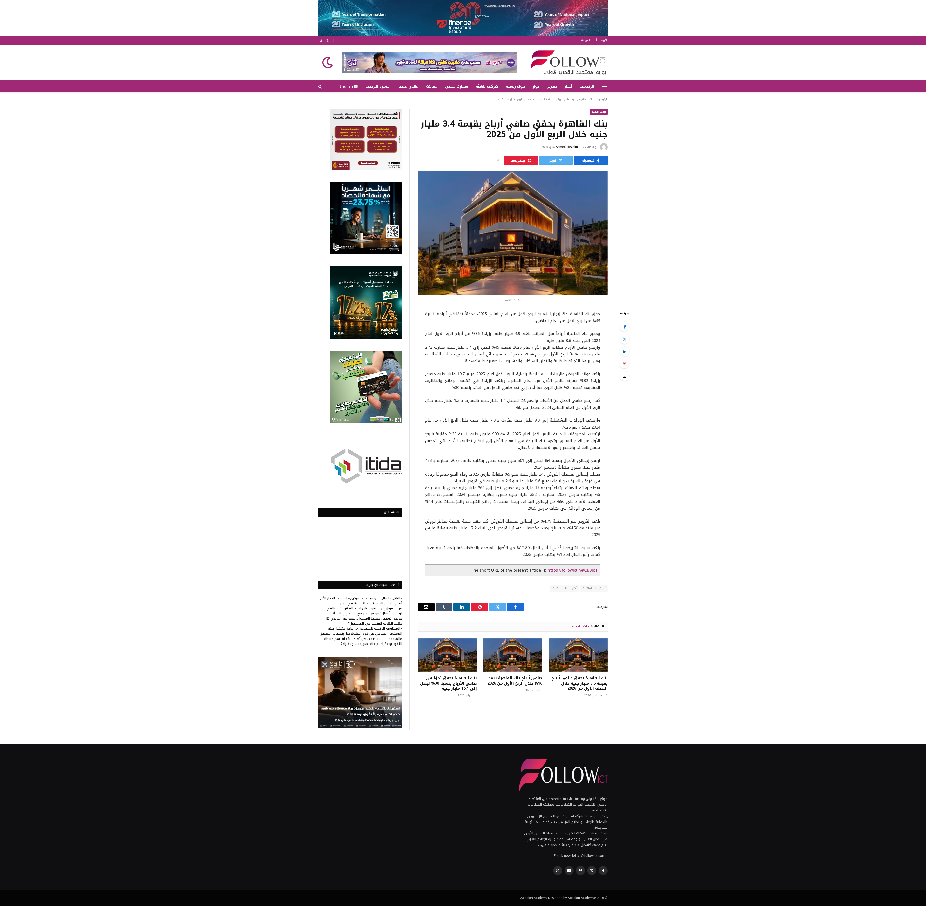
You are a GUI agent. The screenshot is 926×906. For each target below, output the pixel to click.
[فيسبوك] (624, 327)
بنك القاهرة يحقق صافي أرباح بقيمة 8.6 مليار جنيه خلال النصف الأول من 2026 (580, 683)
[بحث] (320, 86)
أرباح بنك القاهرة (594, 588)
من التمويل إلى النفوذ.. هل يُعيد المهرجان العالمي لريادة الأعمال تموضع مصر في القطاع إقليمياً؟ (364, 611)
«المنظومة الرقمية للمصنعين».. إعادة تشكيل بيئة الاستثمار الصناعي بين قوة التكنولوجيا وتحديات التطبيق (361, 631)
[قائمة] (604, 86)
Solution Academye (582, 898)
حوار (536, 86)
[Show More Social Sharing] (498, 160)
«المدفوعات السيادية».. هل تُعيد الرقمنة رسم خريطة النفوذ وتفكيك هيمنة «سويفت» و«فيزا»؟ (363, 641)
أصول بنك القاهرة (564, 588)
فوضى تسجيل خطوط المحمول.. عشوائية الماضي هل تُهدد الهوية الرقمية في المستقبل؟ (363, 621)
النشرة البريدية (377, 86)
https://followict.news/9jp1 (573, 570)
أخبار (568, 86)
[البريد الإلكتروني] (624, 376)
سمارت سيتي (456, 86)
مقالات (431, 86)
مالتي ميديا (408, 86)
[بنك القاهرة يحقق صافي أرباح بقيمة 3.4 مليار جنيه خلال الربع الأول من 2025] (513, 233)
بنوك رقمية (515, 86)
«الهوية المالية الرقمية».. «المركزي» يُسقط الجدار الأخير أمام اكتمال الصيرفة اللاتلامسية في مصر (360, 600)
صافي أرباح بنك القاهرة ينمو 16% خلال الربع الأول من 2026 (514, 680)
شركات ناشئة (487, 86)
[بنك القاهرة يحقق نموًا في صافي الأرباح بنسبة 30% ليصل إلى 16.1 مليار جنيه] (447, 655)
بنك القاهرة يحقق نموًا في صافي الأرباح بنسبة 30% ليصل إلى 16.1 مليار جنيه (448, 683)
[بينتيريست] (624, 363)
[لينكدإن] (624, 351)
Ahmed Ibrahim (567, 147)
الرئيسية (586, 86)
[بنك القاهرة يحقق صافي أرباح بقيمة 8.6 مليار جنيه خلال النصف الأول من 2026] (578, 655)
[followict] (567, 62)
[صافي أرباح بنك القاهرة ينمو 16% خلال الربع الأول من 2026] (512, 655)
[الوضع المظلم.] (327, 62)
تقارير (552, 86)
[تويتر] (624, 339)
